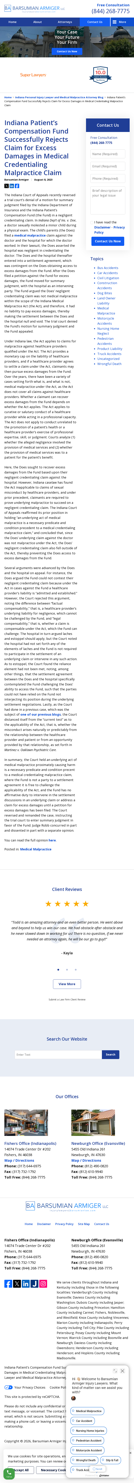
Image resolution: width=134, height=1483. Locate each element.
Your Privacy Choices (29, 1387)
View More (67, 984)
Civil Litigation (108, 278)
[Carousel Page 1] (58, 969)
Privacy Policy (64, 1224)
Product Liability (109, 349)
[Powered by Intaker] (104, 1476)
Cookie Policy (59, 1387)
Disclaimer (102, 227)
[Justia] (34, 1284)
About (37, 22)
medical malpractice (30, 235)
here (52, 840)
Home (13, 22)
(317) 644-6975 (29, 1166)
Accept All (21, 1470)
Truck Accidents (109, 354)
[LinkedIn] (26, 1284)
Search (110, 1054)
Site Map (84, 1224)
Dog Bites (104, 293)
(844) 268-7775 (111, 11)
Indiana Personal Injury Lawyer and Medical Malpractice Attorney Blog (59, 97)
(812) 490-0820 (96, 1166)
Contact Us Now (67, 51)
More (122, 22)
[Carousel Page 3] (75, 969)
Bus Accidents (107, 268)
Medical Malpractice (35, 849)
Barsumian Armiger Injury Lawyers (58, 1441)
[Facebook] (8, 1284)
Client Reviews (67, 889)
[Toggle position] (115, 1371)
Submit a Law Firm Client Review (67, 999)
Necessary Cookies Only (59, 1470)
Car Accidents (107, 273)
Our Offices (67, 1096)
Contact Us (94, 22)
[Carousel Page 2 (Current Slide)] (67, 969)
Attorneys (65, 22)
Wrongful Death (109, 364)
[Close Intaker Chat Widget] (122, 1371)
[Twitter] (17, 1284)
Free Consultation (113, 5)
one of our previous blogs (40, 714)
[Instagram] (43, 1284)
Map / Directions (19, 1160)
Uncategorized (108, 359)
